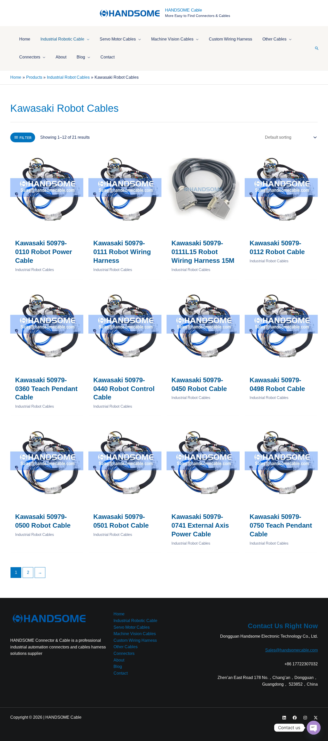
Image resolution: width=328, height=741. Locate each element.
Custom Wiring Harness (135, 640)
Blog (118, 666)
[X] (316, 718)
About (119, 660)
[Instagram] (305, 718)
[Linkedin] (284, 718)
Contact (121, 673)
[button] (86, 39)
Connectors (124, 653)
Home (119, 614)
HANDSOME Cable (183, 10)
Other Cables (126, 647)
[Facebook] (295, 718)
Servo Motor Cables (132, 627)
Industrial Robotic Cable (135, 620)
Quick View (46, 220)
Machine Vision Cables (135, 634)
